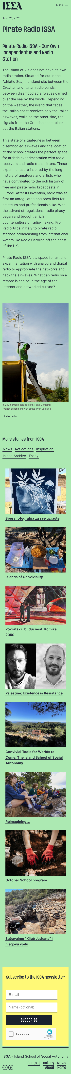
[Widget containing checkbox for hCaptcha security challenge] (31, 1034)
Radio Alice (11, 228)
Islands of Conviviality (24, 577)
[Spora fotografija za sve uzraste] (35, 491)
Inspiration (44, 449)
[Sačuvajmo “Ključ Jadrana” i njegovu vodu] (35, 912)
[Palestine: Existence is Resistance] (35, 666)
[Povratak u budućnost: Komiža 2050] (35, 605)
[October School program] (35, 853)
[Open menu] (61, 5)
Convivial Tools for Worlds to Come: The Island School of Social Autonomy (34, 757)
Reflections (24, 449)
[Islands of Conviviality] (35, 550)
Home (61, 1068)
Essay (33, 456)
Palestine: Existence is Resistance (34, 693)
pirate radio (9, 416)
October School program (26, 880)
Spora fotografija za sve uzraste (32, 518)
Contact (34, 1063)
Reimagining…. (17, 822)
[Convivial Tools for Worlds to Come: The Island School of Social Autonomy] (35, 725)
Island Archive (14, 456)
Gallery (48, 1063)
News (7, 449)
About (49, 1068)
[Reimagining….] (35, 795)
